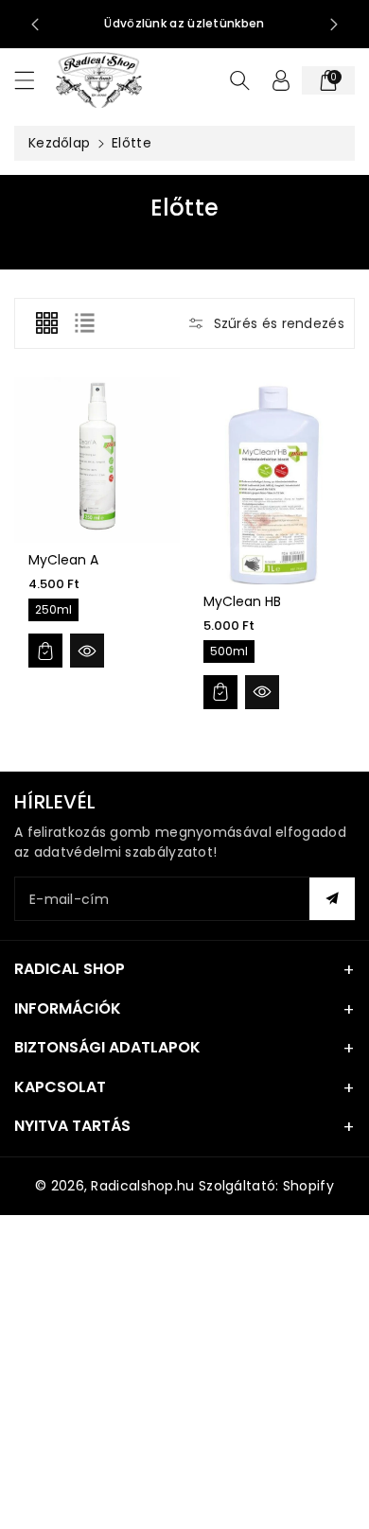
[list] (84, 323)
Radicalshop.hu (142, 1185)
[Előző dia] (35, 24)
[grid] (46, 323)
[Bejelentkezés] (281, 80)
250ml (53, 609)
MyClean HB (242, 601)
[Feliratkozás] (332, 898)
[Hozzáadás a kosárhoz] (45, 651)
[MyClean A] (97, 460)
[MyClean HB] (272, 480)
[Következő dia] (334, 24)
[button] (33, 80)
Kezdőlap (59, 142)
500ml (229, 651)
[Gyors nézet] (87, 651)
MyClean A (63, 559)
